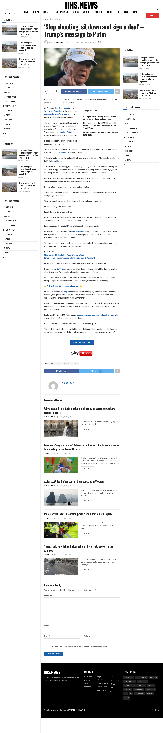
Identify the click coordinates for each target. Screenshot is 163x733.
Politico (151, 685)
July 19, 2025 (62, 417)
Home (26, 11)
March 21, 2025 (25, 67)
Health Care (7, 110)
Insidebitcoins (130, 685)
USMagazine (139, 694)
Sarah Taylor (57, 42)
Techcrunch (138, 690)
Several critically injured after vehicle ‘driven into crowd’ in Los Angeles (78, 548)
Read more (87, 429)
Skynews (67, 363)
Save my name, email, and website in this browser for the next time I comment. (77, 647)
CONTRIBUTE (153, 15)
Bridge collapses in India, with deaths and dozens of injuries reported (27, 46)
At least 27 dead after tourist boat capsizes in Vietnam (100, 133)
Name (47, 625)
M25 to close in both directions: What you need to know (26, 62)
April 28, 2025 (70, 42)
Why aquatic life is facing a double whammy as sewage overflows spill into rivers (100, 117)
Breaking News (9, 88)
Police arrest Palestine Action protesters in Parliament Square (78, 514)
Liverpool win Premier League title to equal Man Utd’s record (69, 258)
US (131, 694)
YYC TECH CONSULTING (77, 710)
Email (47, 636)
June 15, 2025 (24, 53)
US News (6, 129)
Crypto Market (9, 97)
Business (6, 92)
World (5, 133)
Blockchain (7, 83)
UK (126, 694)
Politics (6, 115)
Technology (7, 120)
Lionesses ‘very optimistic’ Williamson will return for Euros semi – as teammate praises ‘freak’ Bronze (100, 125)
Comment (48, 595)
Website (87, 636)
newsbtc (141, 685)
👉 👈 (63, 286)
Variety (149, 694)
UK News (6, 124)
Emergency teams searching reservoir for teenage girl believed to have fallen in (28, 30)
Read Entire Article (82, 342)
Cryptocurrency (10, 101)
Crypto (136, 11)
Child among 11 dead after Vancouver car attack (64, 255)
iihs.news (52, 710)
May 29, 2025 (24, 37)
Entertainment (9, 106)
